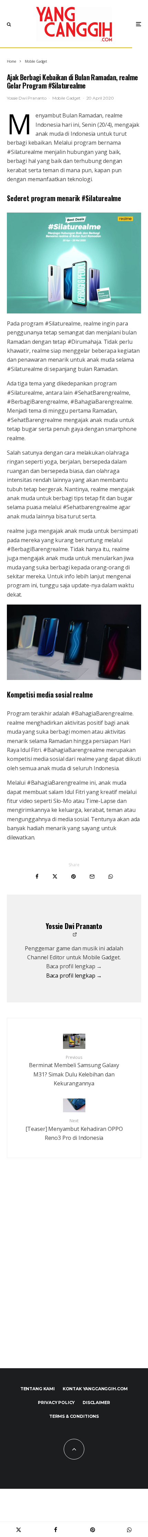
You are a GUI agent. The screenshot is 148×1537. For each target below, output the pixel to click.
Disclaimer (96, 1402)
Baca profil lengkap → (74, 975)
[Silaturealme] (74, 263)
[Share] (37, 876)
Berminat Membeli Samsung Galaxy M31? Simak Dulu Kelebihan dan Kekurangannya (74, 1070)
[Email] (92, 876)
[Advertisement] (74, 1273)
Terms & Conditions (74, 1416)
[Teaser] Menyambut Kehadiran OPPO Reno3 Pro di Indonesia (74, 1130)
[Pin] (73, 876)
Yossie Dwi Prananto (26, 98)
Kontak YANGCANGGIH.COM (95, 1388)
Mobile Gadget (66, 98)
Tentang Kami (37, 1388)
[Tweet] (54, 876)
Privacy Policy (56, 1402)
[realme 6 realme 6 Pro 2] (74, 642)
